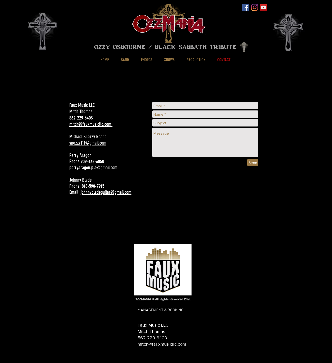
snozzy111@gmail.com (87, 143)
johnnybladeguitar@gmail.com (106, 192)
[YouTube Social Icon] (263, 7)
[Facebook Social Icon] (245, 7)
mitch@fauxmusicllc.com (90, 124)
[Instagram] (254, 7)
